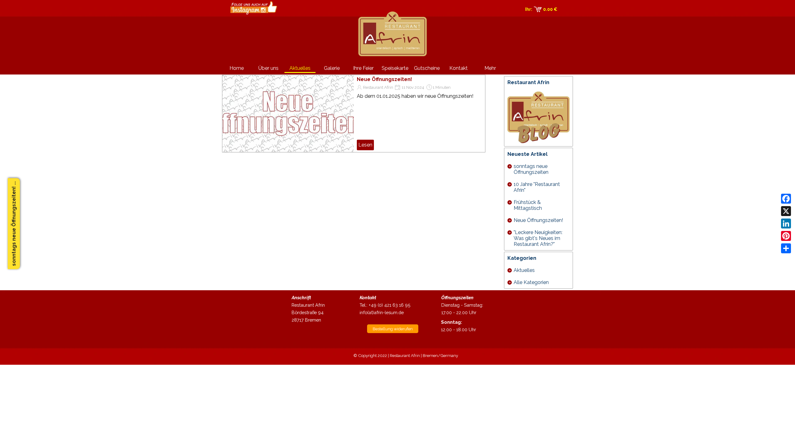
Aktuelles (300, 68)
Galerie (332, 68)
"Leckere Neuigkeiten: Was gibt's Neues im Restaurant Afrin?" (538, 238)
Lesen (365, 145)
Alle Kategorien (531, 282)
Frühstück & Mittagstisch (528, 205)
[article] (353, 113)
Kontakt (458, 68)
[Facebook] (786, 198)
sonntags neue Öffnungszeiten (531, 169)
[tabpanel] (313, 309)
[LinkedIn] (786, 223)
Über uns (268, 68)
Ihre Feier (363, 68)
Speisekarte (395, 68)
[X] (786, 211)
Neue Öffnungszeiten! (384, 79)
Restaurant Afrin (378, 87)
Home (236, 68)
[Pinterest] (786, 236)
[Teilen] (786, 248)
